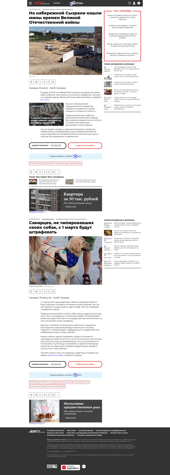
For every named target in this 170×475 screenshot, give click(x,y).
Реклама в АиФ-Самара (55, 433)
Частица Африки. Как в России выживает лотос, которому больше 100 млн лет (126, 69)
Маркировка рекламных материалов (60, 435)
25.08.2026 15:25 (34, 219)
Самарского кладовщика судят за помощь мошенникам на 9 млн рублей (122, 36)
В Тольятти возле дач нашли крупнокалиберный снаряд (86, 181)
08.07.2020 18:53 (34, 9)
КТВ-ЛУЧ (32, 76)
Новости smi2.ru (36, 212)
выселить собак (55, 355)
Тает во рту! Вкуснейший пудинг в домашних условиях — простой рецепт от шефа (126, 91)
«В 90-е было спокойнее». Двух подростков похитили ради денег (126, 75)
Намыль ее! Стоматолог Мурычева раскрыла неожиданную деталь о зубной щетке (126, 240)
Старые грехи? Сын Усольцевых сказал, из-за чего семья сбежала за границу (127, 99)
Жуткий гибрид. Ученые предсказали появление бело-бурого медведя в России (127, 225)
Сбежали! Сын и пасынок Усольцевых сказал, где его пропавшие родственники (127, 107)
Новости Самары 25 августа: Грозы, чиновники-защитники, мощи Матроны (122, 17)
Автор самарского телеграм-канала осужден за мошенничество (122, 45)
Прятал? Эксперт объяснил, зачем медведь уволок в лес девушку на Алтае (126, 248)
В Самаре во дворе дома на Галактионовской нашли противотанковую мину (49, 181)
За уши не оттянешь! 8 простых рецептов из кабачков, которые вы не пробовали (127, 232)
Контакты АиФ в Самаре (119, 433)
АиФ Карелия (48, 286)
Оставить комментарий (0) (85, 145)
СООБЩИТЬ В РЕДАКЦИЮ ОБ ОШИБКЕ (89, 435)
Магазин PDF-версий (85, 430)
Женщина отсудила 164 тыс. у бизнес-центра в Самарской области (123, 54)
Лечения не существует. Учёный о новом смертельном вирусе (126, 83)
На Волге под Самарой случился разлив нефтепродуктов (122, 27)
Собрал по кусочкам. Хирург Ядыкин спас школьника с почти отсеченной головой (127, 255)
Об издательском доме (55, 430)
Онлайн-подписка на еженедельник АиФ (111, 430)
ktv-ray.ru (45, 100)
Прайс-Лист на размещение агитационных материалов (87, 433)
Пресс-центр (71, 430)
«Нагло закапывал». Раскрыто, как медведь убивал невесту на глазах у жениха (127, 263)
